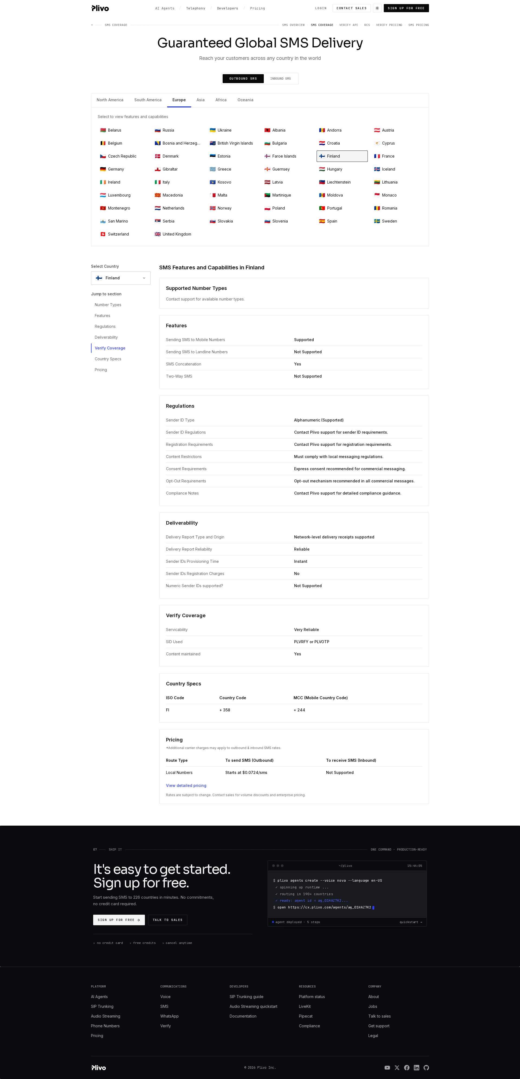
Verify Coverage (110, 348)
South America (148, 99)
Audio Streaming (105, 1016)
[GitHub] (426, 1067)
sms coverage (322, 25)
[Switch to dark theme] (377, 8)
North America (110, 99)
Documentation (243, 1016)
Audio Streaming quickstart (253, 1006)
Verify (165, 1026)
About (373, 996)
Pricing (101, 369)
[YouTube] (387, 1067)
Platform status (312, 996)
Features (102, 315)
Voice (165, 996)
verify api (348, 25)
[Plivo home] (100, 8)
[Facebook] (407, 1067)
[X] (397, 1067)
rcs (367, 25)
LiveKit (305, 1006)
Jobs (372, 1006)
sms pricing (418, 25)
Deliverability (106, 337)
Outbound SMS (243, 78)
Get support (378, 1026)
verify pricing (389, 25)
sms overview (293, 25)
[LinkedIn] (416, 1067)
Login (321, 8)
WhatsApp (169, 1016)
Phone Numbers (105, 1026)
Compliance (309, 1026)
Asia (201, 99)
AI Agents (99, 996)
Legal (373, 1035)
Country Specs (108, 359)
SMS (164, 1006)
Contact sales (352, 8)
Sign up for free (406, 8)
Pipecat (306, 1016)
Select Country (105, 266)
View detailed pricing (186, 785)
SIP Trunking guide (247, 996)
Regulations (105, 326)
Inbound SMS (280, 78)
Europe (179, 99)
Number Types (108, 304)
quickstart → (411, 922)
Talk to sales (168, 920)
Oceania (245, 99)
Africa (221, 99)
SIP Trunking (102, 1006)
